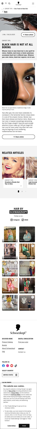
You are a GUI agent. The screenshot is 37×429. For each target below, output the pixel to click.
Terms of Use (12, 391)
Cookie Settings (12, 425)
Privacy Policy (15, 393)
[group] (18, 175)
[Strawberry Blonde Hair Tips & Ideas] (13, 172)
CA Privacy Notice (15, 394)
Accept (24, 425)
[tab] (18, 191)
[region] (18, 406)
